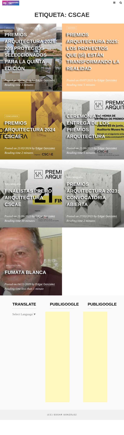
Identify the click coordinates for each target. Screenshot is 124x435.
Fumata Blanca (25, 272)
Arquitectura (13, 28)
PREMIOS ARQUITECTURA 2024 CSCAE (30, 129)
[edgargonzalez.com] (10, 3)
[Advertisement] (57, 357)
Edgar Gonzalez (45, 80)
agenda (72, 28)
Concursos (30, 28)
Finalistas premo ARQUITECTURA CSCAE (28, 197)
